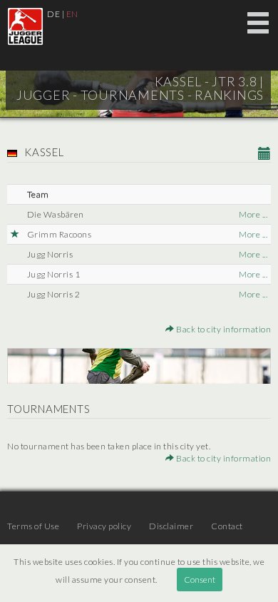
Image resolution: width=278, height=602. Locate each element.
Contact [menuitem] (227, 526)
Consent (199, 579)
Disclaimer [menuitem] (171, 526)
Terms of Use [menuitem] (33, 526)
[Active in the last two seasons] (15, 234)
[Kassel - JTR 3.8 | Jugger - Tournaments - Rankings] (25, 26)
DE (53, 14)
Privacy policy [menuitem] (104, 526)
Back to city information (223, 329)
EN (72, 14)
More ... (253, 214)
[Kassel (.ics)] (265, 154)
